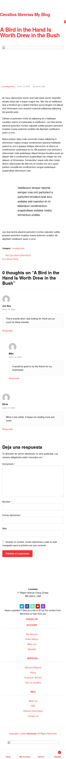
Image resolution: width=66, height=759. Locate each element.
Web (4, 528)
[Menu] (33, 2)
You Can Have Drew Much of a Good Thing (16, 257)
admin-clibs (40, 86)
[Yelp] (43, 606)
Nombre (7, 501)
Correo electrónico (12, 515)
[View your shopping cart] (62, 24)
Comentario (8, 463)
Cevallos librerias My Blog (25, 14)
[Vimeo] (32, 606)
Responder (7, 330)
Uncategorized (8, 86)
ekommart (32, 733)
